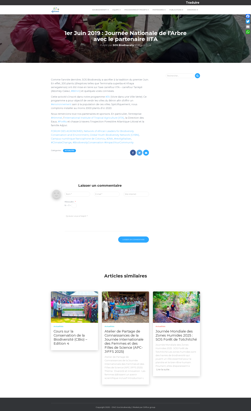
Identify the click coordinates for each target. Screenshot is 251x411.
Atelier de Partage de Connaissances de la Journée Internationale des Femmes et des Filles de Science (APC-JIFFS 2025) (124, 341)
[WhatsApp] (247, 31)
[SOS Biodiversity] (55, 10)
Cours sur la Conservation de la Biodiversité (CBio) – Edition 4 (70, 337)
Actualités (69, 150)
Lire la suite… (163, 369)
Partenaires (158, 10)
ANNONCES (192, 10)
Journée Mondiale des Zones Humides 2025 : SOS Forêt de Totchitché (176, 335)
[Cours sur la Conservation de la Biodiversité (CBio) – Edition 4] (74, 307)
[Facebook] (247, 16)
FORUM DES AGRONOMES (67, 131)
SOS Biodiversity (99, 10)
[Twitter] (247, 21)
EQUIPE (116, 10)
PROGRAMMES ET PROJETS (135, 10)
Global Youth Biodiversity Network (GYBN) (114, 135)
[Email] (247, 26)
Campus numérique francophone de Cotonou (78, 138)
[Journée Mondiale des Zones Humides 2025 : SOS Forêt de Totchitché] (176, 307)
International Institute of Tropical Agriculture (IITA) (94, 117)
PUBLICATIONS (175, 10)
